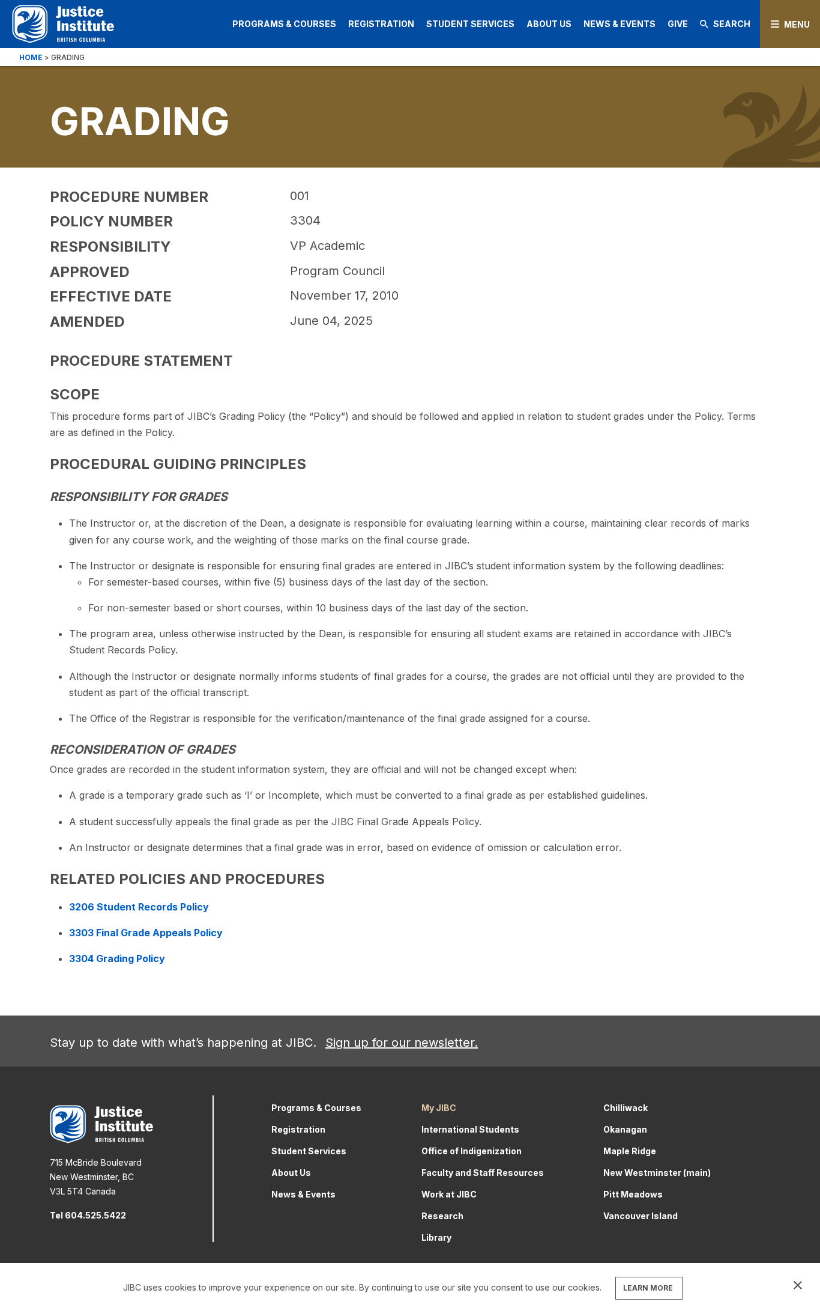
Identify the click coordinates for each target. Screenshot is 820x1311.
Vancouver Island (640, 1216)
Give (678, 24)
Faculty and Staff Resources (482, 1172)
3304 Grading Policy (117, 958)
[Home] (63, 24)
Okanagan (625, 1129)
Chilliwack (625, 1108)
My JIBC (438, 1108)
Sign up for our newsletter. (401, 1042)
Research (442, 1216)
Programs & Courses (284, 24)
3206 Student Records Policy (139, 907)
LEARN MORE (648, 1287)
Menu (797, 24)
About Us (548, 24)
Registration (381, 24)
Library (436, 1237)
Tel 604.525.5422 (88, 1215)
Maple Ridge (629, 1151)
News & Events (619, 24)
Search (731, 24)
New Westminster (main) (657, 1172)
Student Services (470, 24)
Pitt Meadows (633, 1194)
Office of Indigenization (471, 1151)
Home (31, 57)
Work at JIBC (449, 1194)
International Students (470, 1129)
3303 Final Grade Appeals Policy (146, 933)
